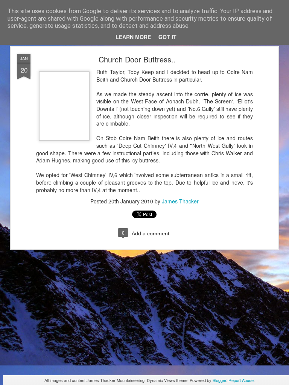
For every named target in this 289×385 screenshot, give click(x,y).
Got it (167, 37)
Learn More (133, 37)
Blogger (219, 380)
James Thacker (180, 201)
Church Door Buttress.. (137, 59)
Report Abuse (241, 380)
